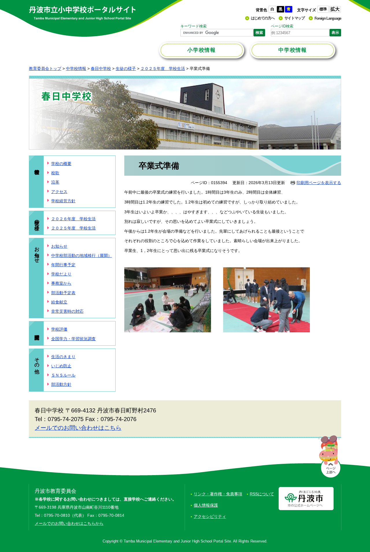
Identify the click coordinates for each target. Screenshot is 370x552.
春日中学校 (101, 68)
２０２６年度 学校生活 (73, 218)
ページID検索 (282, 26)
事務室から (61, 283)
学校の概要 (61, 163)
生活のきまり (63, 356)
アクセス (59, 191)
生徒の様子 (126, 68)
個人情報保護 (206, 505)
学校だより (61, 274)
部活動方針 (61, 384)
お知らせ (37, 252)
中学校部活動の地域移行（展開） (81, 255)
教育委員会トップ (45, 68)
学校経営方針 (63, 201)
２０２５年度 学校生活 (162, 68)
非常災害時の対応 (67, 311)
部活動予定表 (63, 292)
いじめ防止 (61, 366)
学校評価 (59, 329)
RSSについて (262, 494)
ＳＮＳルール (63, 375)
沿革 (55, 182)
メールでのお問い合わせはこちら (78, 428)
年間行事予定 (63, 264)
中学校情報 (76, 68)
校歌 (55, 173)
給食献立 (59, 302)
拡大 (335, 9)
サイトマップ (294, 18)
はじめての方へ (263, 18)
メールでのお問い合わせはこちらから (69, 523)
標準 (323, 9)
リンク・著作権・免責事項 (218, 494)
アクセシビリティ (210, 516)
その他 (37, 359)
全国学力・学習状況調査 (73, 338)
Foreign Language (327, 18)
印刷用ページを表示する (319, 182)
